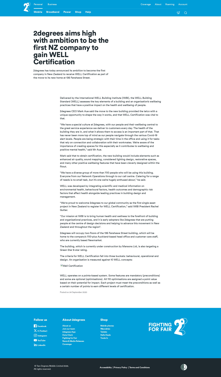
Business (52, 4)
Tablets (103, 332)
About (158, 4)
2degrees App (68, 332)
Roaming (169, 4)
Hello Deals (105, 335)
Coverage (146, 4)
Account (182, 4)
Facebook (41, 326)
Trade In (104, 338)
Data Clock (67, 335)
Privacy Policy (120, 368)
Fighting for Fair (69, 338)
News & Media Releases (73, 341)
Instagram (42, 336)
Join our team (68, 329)
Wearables (105, 329)
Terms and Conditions (139, 368)
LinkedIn (41, 345)
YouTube (41, 341)
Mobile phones (107, 326)
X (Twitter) (42, 331)
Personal (38, 4)
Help (88, 12)
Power (67, 12)
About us (66, 326)
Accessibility (106, 368)
